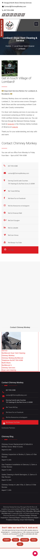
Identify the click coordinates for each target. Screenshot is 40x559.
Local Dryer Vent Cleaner (24, 46)
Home (8, 46)
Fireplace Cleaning (12, 520)
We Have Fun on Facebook (17, 198)
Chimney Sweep (24, 515)
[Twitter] (7, 14)
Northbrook (6, 513)
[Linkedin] (15, 14)
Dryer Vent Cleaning (27, 520)
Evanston (11, 511)
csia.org (15, 127)
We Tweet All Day (14, 191)
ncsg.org (11, 124)
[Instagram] (23, 14)
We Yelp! (11, 250)
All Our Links (25, 509)
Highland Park (20, 511)
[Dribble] (19, 14)
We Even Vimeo (13, 235)
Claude (15, 540)
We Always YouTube (15, 242)
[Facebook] (3, 14)
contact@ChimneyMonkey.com (18, 173)
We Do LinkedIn (13, 228)
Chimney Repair (14, 517)
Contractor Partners (8, 428)
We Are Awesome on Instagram (19, 206)
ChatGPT (6, 540)
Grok (20, 544)
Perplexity (24, 540)
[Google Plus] (11, 14)
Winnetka (29, 511)
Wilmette (37, 511)
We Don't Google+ (14, 220)
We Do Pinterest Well (15, 213)
